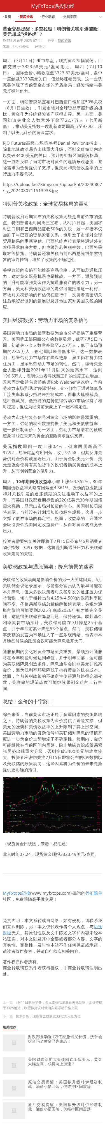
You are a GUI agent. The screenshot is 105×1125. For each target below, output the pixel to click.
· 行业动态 (47, 16)
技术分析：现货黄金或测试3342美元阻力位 (48, 1016)
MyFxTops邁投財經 (52, 6)
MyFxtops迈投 (16, 893)
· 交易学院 (69, 16)
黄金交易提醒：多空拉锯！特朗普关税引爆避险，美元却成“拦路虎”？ (52, 31)
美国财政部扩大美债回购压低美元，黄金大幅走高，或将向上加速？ (65, 1061)
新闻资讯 (64, 40)
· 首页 (7, 16)
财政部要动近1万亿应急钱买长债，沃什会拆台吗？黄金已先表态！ (65, 1039)
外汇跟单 (93, 893)
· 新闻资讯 (25, 16)
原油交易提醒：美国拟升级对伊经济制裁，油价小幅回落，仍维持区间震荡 (65, 1084)
